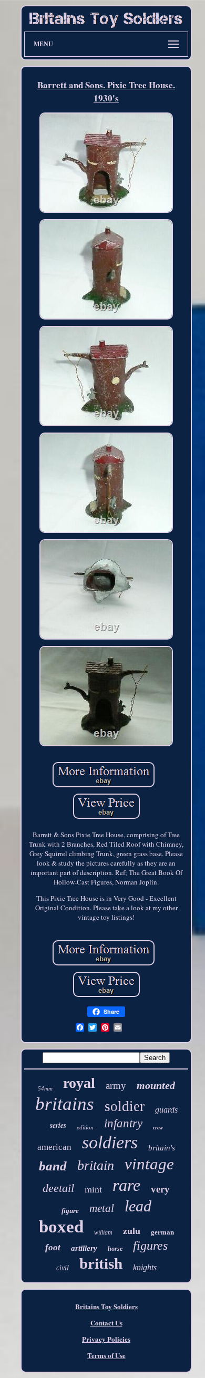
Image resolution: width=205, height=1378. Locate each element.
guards (166, 1109)
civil (62, 1268)
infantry (123, 1123)
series (58, 1125)
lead (138, 1206)
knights (145, 1267)
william (103, 1232)
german (162, 1232)
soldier (125, 1106)
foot (52, 1247)
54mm (45, 1088)
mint (93, 1188)
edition (85, 1127)
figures (150, 1245)
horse (115, 1248)
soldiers (110, 1142)
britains (64, 1104)
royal (79, 1083)
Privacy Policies (106, 1339)
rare (126, 1185)
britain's (161, 1148)
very (160, 1189)
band (53, 1166)
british (100, 1263)
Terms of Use (106, 1355)
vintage (149, 1164)
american (54, 1147)
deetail (58, 1188)
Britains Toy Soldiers (106, 1306)
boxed (61, 1226)
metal (101, 1208)
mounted (156, 1085)
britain (95, 1165)
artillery (84, 1248)
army (116, 1085)
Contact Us (106, 1323)
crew (158, 1127)
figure (70, 1211)
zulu (131, 1231)
